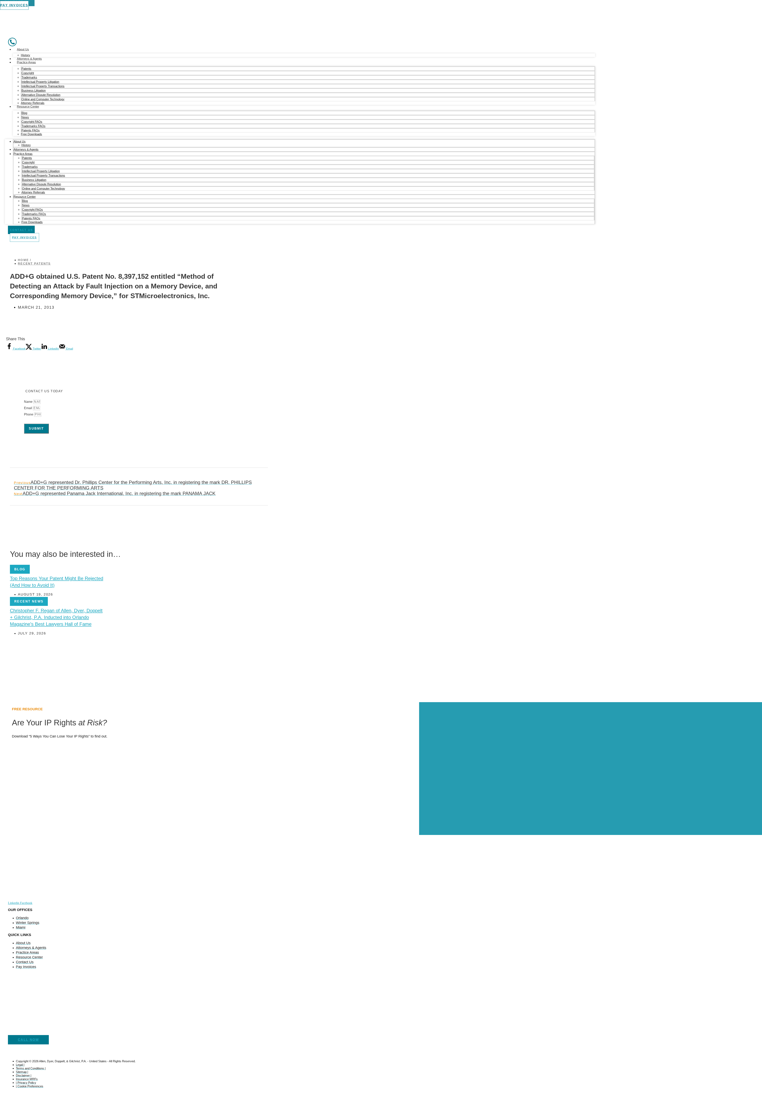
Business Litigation (33, 90)
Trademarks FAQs (33, 126)
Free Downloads (31, 134)
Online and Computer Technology (42, 99)
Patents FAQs (30, 130)
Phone (29, 414)
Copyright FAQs (31, 121)
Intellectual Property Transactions (42, 86)
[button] (20, 569)
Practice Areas (26, 62)
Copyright (27, 73)
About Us (23, 49)
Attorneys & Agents (29, 58)
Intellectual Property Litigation (40, 81)
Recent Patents (34, 263)
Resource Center (28, 106)
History (25, 55)
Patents (26, 68)
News (25, 117)
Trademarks (29, 77)
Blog (24, 113)
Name (28, 401)
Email (28, 408)
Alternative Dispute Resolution (40, 94)
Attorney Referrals (32, 103)
